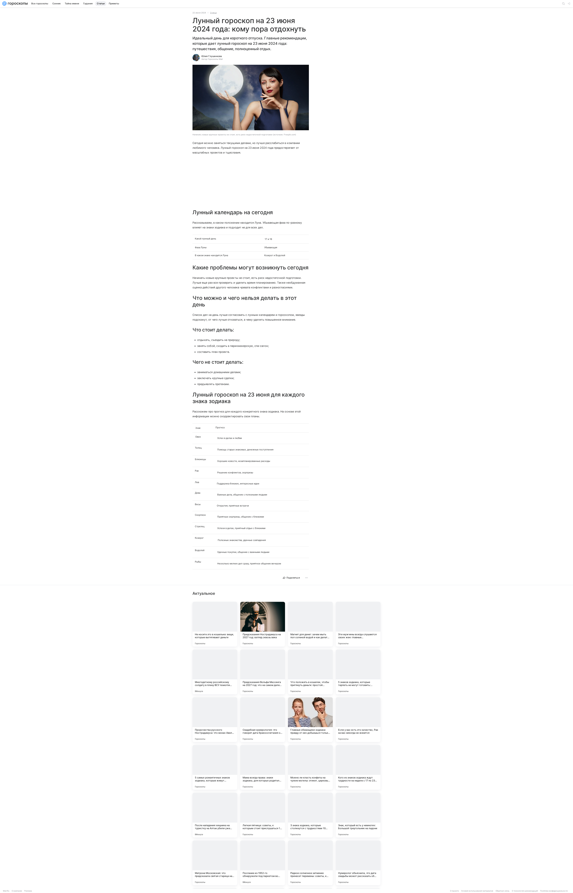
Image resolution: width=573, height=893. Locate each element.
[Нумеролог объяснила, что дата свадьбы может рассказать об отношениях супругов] (358, 862)
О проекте (454, 891)
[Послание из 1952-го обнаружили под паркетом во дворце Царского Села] (262, 862)
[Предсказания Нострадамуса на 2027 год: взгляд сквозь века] (262, 624)
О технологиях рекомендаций (525, 891)
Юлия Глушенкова (211, 56)
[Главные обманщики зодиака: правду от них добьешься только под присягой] (310, 719)
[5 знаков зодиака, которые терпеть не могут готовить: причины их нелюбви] (358, 672)
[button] (250, 98)
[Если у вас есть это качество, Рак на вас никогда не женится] (358, 719)
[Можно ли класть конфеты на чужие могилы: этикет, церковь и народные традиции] (310, 767)
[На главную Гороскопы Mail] (17, 3)
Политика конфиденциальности (554, 891)
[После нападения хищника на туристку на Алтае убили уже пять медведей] (214, 815)
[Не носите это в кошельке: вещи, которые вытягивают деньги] (214, 624)
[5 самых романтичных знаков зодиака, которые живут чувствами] (214, 767)
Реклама (28, 891)
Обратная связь (502, 891)
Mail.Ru (6, 891)
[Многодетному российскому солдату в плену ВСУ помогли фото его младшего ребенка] (214, 672)
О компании (17, 891)
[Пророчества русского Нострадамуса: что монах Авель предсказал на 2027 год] (214, 719)
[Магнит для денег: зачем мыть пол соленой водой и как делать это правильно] (310, 624)
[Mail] (4, 3)
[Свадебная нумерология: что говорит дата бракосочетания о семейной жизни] (262, 719)
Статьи (213, 12)
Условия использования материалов (477, 891)
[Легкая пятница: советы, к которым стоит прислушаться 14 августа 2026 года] (262, 815)
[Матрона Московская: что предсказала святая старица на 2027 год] (214, 862)
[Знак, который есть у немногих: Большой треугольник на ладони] (358, 815)
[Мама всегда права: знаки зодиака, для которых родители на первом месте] (262, 767)
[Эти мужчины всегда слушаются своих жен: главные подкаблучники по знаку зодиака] (358, 624)
